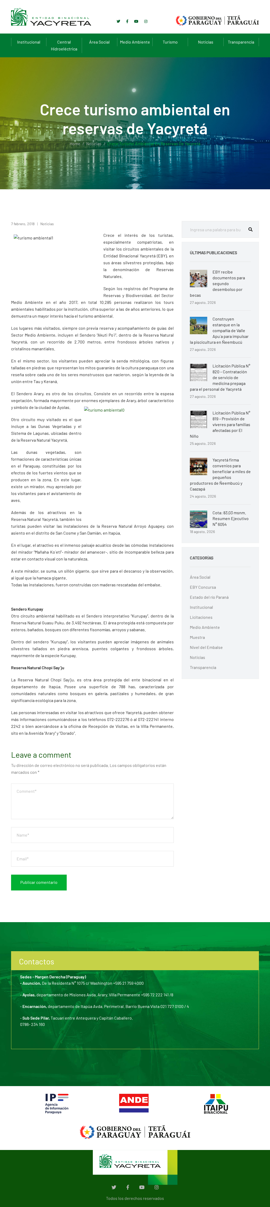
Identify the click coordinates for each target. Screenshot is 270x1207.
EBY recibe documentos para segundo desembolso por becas (217, 283)
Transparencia (241, 41)
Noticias (205, 41)
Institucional (28, 41)
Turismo (170, 41)
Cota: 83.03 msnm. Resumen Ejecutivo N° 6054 (231, 518)
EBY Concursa (203, 587)
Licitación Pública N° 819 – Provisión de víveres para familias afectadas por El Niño (220, 424)
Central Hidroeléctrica (64, 45)
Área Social (99, 41)
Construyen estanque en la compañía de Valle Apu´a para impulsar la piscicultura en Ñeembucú (219, 330)
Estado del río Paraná (209, 597)
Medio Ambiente (135, 41)
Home (75, 143)
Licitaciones (201, 617)
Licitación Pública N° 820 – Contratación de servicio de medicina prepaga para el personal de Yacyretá (220, 377)
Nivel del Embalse (206, 647)
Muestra (197, 637)
